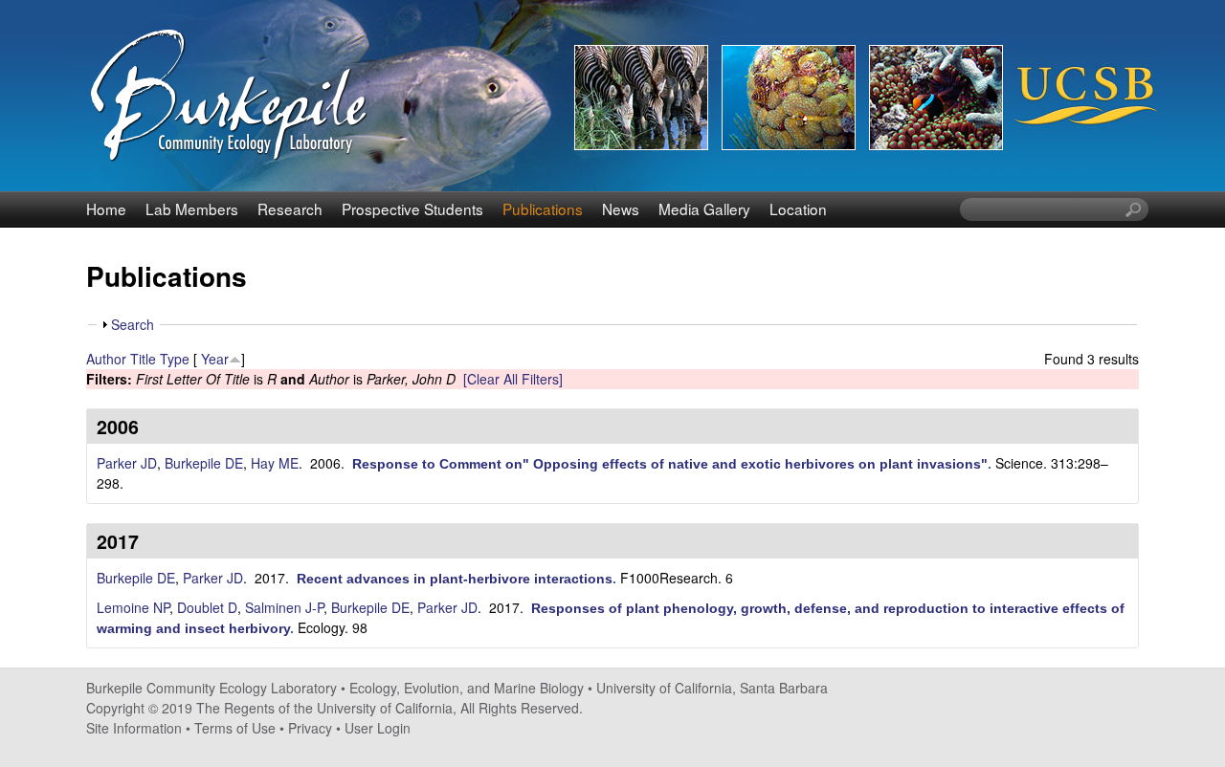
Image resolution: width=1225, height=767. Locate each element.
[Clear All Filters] (513, 378)
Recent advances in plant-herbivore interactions (454, 578)
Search (132, 324)
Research (290, 208)
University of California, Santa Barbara (712, 687)
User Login (378, 727)
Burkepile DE (204, 462)
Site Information (134, 727)
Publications (542, 208)
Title (143, 358)
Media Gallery (704, 208)
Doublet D (207, 607)
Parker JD (127, 462)
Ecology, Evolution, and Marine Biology (466, 687)
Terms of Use (235, 727)
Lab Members (191, 208)
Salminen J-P (284, 607)
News (620, 208)
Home (106, 208)
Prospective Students (412, 208)
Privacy (310, 727)
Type (174, 358)
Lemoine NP (133, 607)
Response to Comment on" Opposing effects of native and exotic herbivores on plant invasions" (670, 463)
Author (106, 358)
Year (215, 358)
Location (798, 208)
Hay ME (275, 462)
